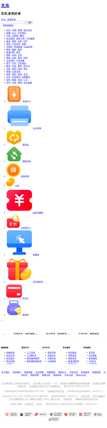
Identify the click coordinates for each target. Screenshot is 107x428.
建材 (14, 49)
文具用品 (22, 33)
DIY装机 (93, 355)
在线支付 (51, 355)
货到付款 (51, 352)
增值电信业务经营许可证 (86, 399)
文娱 (14, 66)
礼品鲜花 (16, 77)
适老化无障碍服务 (97, 414)
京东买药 (10, 60)
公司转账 (51, 361)
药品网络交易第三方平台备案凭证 (45, 386)
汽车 (14, 63)
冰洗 (8, 30)
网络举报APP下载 (70, 414)
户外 (20, 55)
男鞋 (8, 55)
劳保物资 (18, 47)
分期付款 (51, 358)
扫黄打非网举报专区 (85, 414)
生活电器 (10, 38)
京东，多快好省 (8, 19)
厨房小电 (20, 38)
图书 (8, 66)
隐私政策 (57, 375)
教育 (20, 66)
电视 (20, 30)
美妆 (8, 44)
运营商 (15, 36)
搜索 (29, 22)
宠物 (24, 44)
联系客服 (28, 372)
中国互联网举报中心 (55, 414)
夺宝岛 (92, 352)
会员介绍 (10, 355)
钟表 (20, 69)
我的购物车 (8, 25)
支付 (8, 82)
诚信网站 (41, 414)
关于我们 (5, 372)
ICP (56, 383)
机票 (8, 74)
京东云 (39, 404)
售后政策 (72, 352)
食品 (8, 41)
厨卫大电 (27, 30)
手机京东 (74, 372)
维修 (14, 80)
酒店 (14, 74)
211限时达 (31, 355)
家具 (20, 49)
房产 (8, 63)
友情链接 (85, 372)
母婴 (8, 71)
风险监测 (35, 375)
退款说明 (72, 358)
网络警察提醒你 (26, 414)
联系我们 (17, 372)
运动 (14, 55)
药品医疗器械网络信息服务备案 (75, 383)
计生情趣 (20, 60)
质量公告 (46, 375)
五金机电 (28, 47)
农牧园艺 (26, 77)
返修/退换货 (73, 361)
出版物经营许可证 (56, 391)
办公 (14, 33)
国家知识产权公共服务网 (53, 419)
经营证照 (85, 396)
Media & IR (81, 375)
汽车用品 (22, 63)
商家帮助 (51, 372)
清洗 (20, 80)
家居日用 (10, 52)
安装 (8, 80)
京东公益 (69, 375)
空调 (14, 30)
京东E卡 (92, 361)
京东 (5, 5)
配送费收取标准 (34, 361)
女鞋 (8, 69)
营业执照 (67, 399)
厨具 (18, 52)
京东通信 (93, 364)
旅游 (20, 74)
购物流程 (10, 352)
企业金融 (27, 82)
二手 (25, 80)
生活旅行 (10, 358)
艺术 (8, 77)
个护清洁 (16, 44)
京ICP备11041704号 (42, 383)
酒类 (14, 41)
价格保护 (72, 355)
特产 (25, 41)
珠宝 (25, 69)
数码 (22, 36)
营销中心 (62, 372)
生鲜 (20, 41)
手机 (8, 36)
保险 (20, 82)
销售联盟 (96, 372)
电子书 (26, 66)
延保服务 (93, 358)
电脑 (8, 33)
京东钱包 (29, 404)
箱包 (14, 69)
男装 (8, 58)
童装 (20, 58)
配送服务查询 (33, 358)
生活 (25, 74)
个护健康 (30, 38)
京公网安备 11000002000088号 (16, 383)
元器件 (9, 47)
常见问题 (10, 361)
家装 (8, 49)
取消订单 (72, 364)
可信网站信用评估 (11, 414)
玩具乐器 (16, 71)
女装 (14, 58)
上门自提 (31, 352)
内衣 (25, 58)
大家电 (9, 364)
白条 (14, 82)
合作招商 (39, 372)
